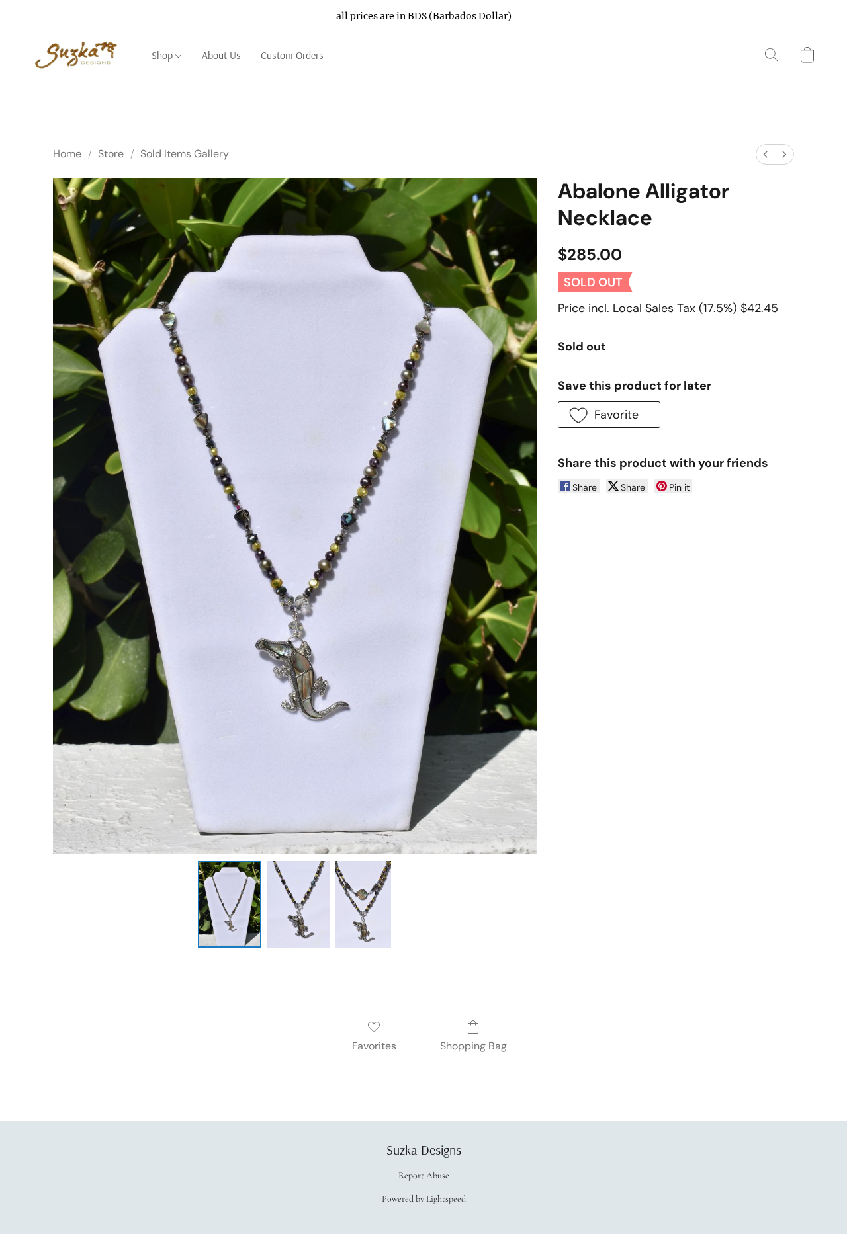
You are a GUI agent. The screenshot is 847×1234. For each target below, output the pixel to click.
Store (111, 154)
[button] (78, 54)
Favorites (374, 1046)
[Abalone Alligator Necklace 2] (363, 904)
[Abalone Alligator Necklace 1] (298, 904)
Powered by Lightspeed (424, 1198)
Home (67, 154)
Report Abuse (423, 1175)
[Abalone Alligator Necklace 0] (229, 904)
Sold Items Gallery (184, 154)
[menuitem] (765, 154)
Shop (163, 55)
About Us (221, 55)
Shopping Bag (473, 1046)
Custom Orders (292, 55)
